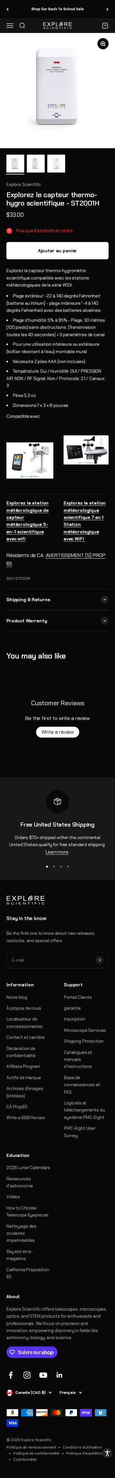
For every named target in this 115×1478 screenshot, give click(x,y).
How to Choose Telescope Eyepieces (27, 1211)
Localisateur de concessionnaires (24, 1022)
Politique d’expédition (84, 1453)
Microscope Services (85, 1030)
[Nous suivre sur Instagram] (27, 1375)
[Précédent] (7, 9)
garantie (72, 1008)
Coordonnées (25, 1459)
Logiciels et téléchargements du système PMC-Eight (84, 1110)
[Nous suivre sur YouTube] (43, 1375)
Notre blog (16, 997)
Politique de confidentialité (36, 1453)
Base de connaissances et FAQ (82, 1085)
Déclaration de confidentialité (20, 1052)
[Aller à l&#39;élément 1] (15, 164)
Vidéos (13, 1196)
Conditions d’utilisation (82, 1447)
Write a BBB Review (25, 1117)
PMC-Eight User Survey (80, 1131)
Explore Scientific (23, 184)
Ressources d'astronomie (19, 1182)
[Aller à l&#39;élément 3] (56, 164)
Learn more (57, 852)
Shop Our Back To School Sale (57, 9)
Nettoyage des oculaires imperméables (21, 1233)
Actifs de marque (23, 1077)
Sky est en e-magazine (19, 1254)
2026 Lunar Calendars (28, 1167)
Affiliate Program (23, 1066)
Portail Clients (78, 997)
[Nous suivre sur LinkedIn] (59, 1375)
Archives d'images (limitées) (24, 1092)
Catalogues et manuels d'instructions (78, 1059)
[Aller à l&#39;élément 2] (36, 164)
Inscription (74, 1019)
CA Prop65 (16, 1107)
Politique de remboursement (31, 1447)
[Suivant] (107, 9)
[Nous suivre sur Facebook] (10, 1375)
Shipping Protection (83, 1041)
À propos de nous (23, 1008)
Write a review (58, 732)
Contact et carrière (25, 1037)
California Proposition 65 (27, 1273)
